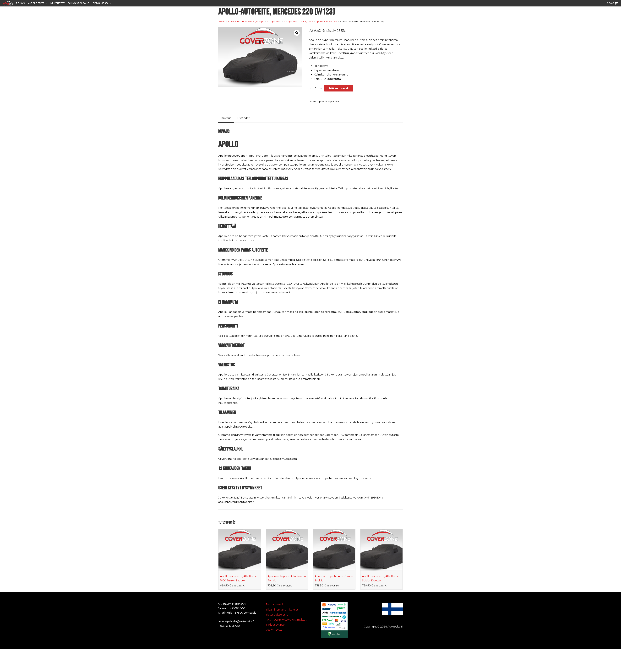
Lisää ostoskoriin (338, 88)
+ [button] (321, 88)
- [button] (310, 88)
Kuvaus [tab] (226, 118)
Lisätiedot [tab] (243, 118)
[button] (297, 33)
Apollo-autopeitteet (328, 101)
